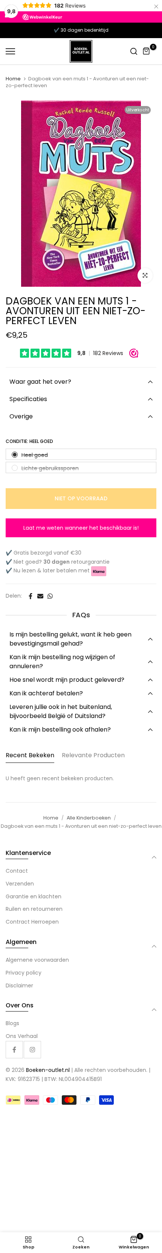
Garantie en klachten (33, 896)
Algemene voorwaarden (37, 960)
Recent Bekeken (30, 755)
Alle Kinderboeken (89, 818)
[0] (146, 51)
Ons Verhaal (22, 1036)
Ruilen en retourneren (34, 909)
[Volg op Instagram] (32, 1049)
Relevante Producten (93, 755)
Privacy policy (23, 972)
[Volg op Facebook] (14, 1049)
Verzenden (20, 883)
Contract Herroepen (32, 922)
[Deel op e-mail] (40, 596)
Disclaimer (19, 985)
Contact (17, 871)
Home (13, 78)
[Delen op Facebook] (31, 596)
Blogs (12, 1023)
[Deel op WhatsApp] (50, 596)
